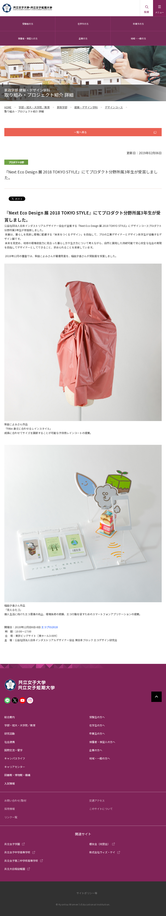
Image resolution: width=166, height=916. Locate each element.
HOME (7, 107)
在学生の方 (83, 23)
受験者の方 (27, 23)
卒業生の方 (138, 23)
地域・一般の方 (138, 38)
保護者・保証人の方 (27, 38)
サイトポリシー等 (87, 893)
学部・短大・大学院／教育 (34, 107)
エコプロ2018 (49, 627)
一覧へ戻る (80, 132)
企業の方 (83, 38)
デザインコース (114, 107)
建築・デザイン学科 (86, 107)
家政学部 (62, 107)
